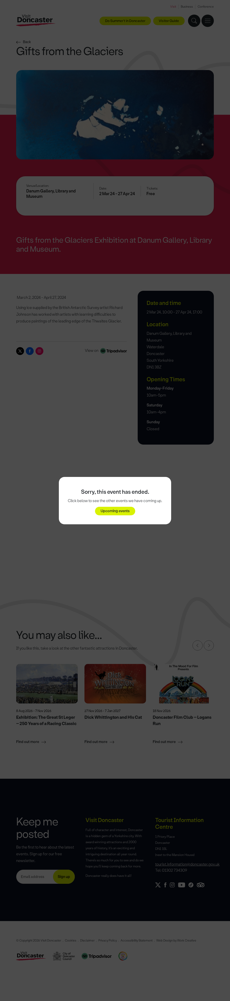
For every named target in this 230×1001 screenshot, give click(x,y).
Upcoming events (115, 511)
